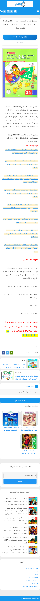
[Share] (11, 352)
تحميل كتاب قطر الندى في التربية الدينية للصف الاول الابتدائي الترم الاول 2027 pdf (29, 452)
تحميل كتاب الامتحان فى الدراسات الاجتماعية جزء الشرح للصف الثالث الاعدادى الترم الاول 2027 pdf (15, 501)
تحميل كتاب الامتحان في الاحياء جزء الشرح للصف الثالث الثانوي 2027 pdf (15, 540)
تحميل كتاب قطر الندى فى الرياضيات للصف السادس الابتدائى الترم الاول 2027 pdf (15, 531)
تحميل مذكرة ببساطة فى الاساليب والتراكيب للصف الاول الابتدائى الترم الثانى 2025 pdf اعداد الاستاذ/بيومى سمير (20, 179)
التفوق (23, 598)
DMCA (36, 575)
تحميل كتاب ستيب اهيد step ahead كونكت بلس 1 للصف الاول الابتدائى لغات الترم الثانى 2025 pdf (21, 234)
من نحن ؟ (35, 572)
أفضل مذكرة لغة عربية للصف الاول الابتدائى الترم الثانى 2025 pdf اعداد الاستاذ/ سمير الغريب (21, 193)
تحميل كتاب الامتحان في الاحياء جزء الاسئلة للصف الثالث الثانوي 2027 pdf (15, 521)
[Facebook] (3, 352)
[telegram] (15, 11)
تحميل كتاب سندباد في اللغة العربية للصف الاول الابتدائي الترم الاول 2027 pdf (29, 429)
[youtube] (11, 11)
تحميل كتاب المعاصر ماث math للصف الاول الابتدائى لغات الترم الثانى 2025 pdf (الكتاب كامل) (21, 248)
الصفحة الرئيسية (32, 569)
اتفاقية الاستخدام (32, 578)
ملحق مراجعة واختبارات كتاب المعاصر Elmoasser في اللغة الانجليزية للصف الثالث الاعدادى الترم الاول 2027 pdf (14, 550)
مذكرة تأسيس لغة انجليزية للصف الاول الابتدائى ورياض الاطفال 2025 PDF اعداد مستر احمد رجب (20, 208)
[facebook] (4, 11)
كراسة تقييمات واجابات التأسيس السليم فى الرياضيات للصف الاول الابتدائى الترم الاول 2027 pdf (11, 429)
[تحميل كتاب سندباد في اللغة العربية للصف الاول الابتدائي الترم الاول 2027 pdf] (29, 418)
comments (30, 386)
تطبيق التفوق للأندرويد (30, 586)
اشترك (20, 481)
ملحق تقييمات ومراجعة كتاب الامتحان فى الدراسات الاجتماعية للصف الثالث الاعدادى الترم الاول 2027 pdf (16, 512)
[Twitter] (7, 352)
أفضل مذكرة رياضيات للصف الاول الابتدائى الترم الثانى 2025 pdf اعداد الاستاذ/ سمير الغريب (21, 164)
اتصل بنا (35, 583)
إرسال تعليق (20, 401)
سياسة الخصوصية (31, 580)
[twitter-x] (8, 11)
